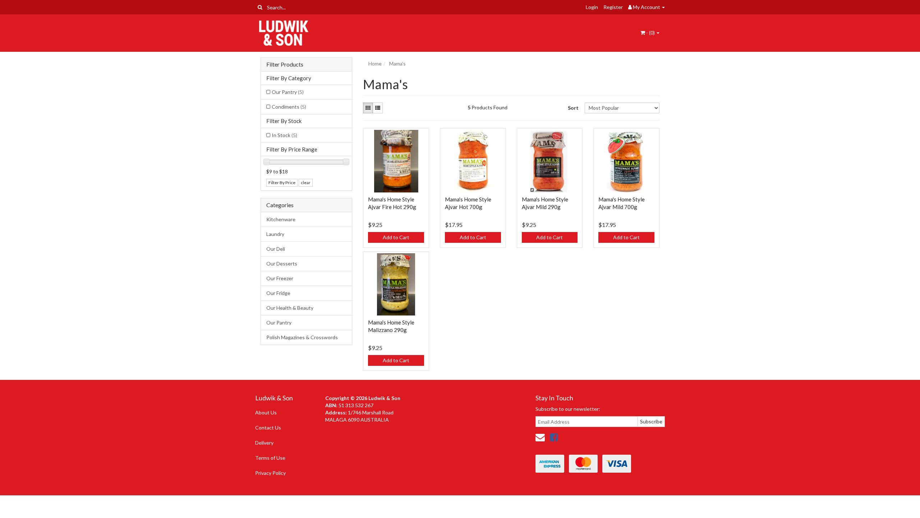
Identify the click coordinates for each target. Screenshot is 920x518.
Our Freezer (279, 278)
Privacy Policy (270, 473)
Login (592, 7)
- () (650, 32)
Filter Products (284, 64)
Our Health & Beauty (289, 308)
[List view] (378, 108)
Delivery (264, 443)
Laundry (275, 234)
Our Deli (275, 249)
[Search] (260, 7)
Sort (573, 108)
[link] (554, 437)
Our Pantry (288, 92)
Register (613, 7)
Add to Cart (396, 237)
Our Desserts (281, 263)
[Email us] (540, 437)
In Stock (284, 135)
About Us (266, 412)
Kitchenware (280, 219)
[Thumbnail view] (368, 108)
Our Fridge (278, 293)
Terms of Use (270, 458)
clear (305, 182)
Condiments (289, 107)
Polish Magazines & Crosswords (302, 337)
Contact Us (268, 427)
